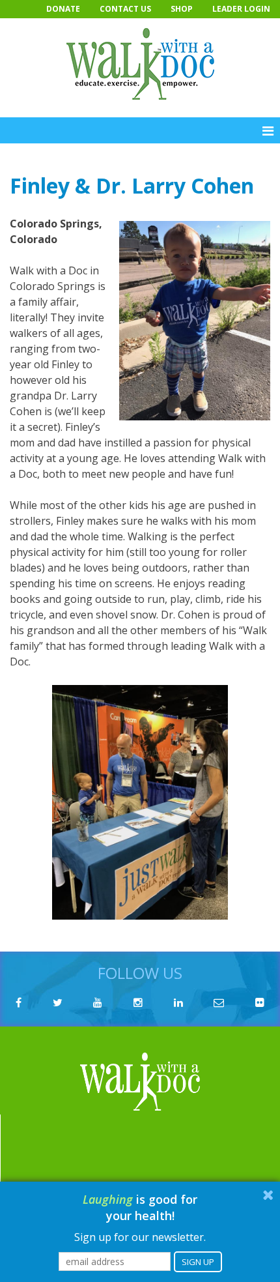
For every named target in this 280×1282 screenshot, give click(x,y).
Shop (182, 8)
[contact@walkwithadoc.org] (219, 1002)
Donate (63, 8)
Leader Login (241, 8)
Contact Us (125, 8)
